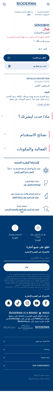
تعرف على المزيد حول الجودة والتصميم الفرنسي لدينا (22, 210)
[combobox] (27, 48)
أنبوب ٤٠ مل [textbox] (42, 49)
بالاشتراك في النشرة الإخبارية (37, 251)
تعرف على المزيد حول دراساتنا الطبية (25, 197)
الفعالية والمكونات (32, 148)
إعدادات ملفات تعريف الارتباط (39, 378)
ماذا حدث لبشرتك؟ (33, 116)
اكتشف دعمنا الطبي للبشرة (24, 172)
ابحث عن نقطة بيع (39, 66)
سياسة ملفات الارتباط (41, 375)
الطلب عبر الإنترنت (39, 58)
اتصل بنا (38, 240)
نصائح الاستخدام (33, 134)
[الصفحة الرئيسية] (26, 4)
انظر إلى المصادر (43, 104)
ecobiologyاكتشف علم (32, 184)
